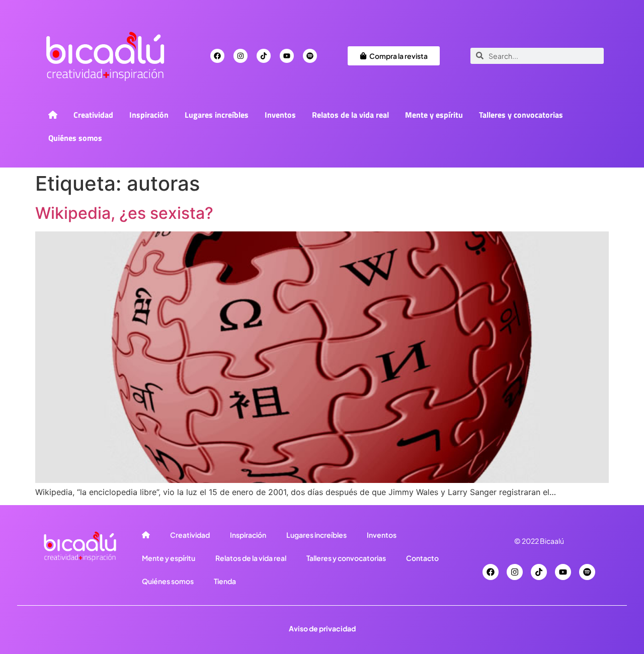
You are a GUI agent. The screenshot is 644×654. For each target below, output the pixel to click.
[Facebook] (217, 56)
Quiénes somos (75, 138)
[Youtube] (287, 56)
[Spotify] (310, 56)
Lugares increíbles (217, 115)
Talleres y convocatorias (521, 115)
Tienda (225, 581)
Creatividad (93, 115)
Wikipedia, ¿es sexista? (124, 213)
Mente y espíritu (434, 115)
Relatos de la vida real (350, 115)
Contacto (422, 557)
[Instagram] (240, 56)
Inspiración (149, 115)
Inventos (280, 115)
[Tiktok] (264, 56)
